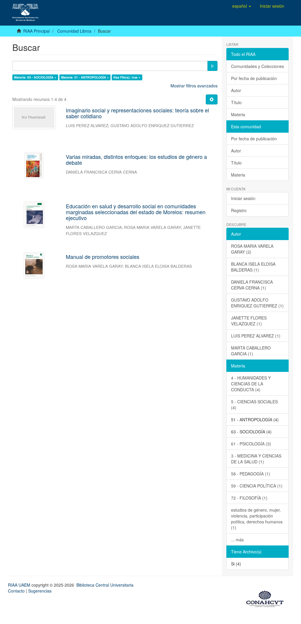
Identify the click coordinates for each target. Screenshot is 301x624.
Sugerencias (39, 591)
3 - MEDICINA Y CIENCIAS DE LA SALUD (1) (256, 459)
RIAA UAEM (19, 585)
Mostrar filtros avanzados (194, 86)
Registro (239, 210)
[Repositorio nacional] (266, 598)
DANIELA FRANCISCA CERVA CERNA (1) (252, 285)
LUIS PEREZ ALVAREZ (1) (255, 336)
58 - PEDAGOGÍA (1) (250, 474)
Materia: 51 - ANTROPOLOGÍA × (85, 77)
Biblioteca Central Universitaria (104, 585)
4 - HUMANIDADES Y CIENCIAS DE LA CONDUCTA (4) (251, 383)
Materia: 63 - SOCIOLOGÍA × (35, 77)
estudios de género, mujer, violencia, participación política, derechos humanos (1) (256, 518)
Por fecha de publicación (254, 78)
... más (237, 540)
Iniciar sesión (243, 198)
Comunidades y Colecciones (257, 66)
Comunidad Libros (74, 31)
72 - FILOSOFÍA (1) (249, 498)
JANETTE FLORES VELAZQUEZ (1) (249, 321)
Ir (212, 66)
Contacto (16, 591)
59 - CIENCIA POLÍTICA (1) (256, 486)
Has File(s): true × (126, 77)
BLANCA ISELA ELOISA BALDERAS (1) (253, 267)
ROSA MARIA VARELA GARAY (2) (252, 249)
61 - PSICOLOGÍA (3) (251, 444)
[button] (241, 6)
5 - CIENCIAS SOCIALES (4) (254, 404)
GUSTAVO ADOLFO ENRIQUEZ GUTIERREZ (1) (257, 303)
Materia (238, 114)
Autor (236, 90)
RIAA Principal (36, 31)
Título (236, 102)
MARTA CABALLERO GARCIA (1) (251, 351)
